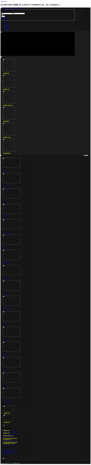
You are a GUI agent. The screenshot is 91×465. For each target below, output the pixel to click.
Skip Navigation (3, 1)
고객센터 (6, 29)
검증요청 (6, 28)
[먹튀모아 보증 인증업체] (0, 57)
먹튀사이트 (6, 25)
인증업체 (6, 23)
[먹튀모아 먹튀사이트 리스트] (0, 155)
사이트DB (6, 24)
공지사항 (6, 22)
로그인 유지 (5, 14)
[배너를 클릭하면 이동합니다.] (85, 155)
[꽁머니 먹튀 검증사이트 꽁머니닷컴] (84, 155)
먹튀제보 (6, 27)
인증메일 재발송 (5, 19)
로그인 (3, 16)
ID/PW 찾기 (3, 17)
